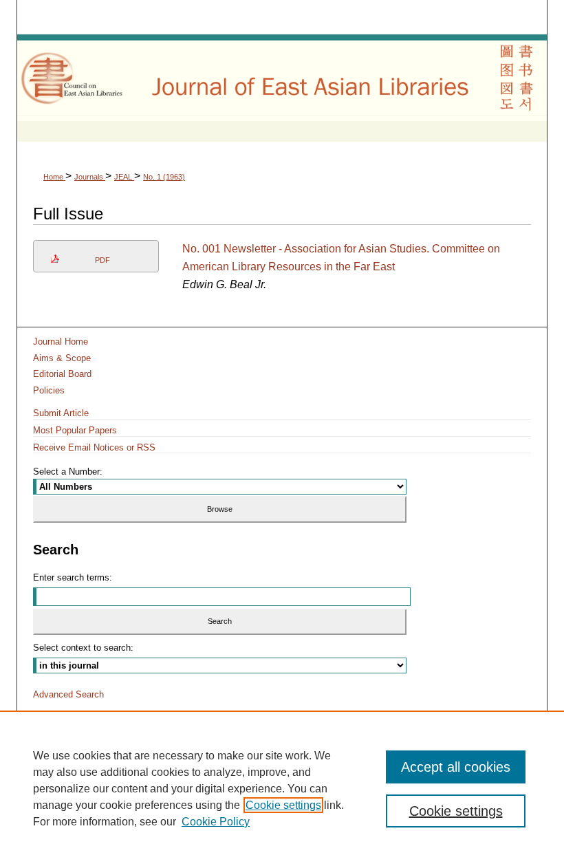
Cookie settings (283, 805)
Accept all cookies (455, 767)
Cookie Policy (216, 821)
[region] (282, 788)
